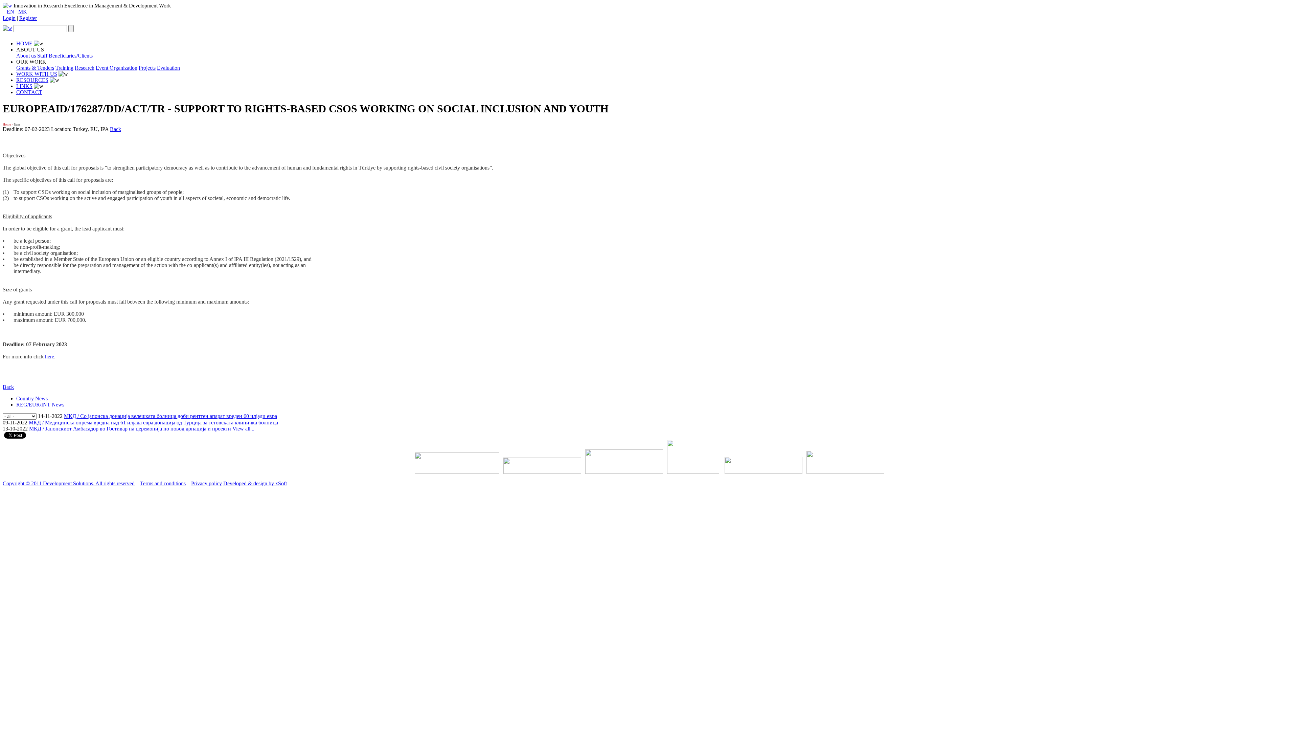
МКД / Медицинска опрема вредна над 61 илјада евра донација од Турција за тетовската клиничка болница (153, 422)
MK (22, 12)
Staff (42, 56)
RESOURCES (32, 80)
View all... (243, 428)
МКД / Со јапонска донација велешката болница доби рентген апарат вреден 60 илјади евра (170, 416)
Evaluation (168, 68)
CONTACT (29, 92)
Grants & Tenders (35, 68)
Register (28, 18)
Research (84, 68)
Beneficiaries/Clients (71, 56)
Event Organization (116, 68)
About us (26, 56)
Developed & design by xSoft (255, 483)
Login (9, 18)
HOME (24, 43)
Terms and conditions (163, 483)
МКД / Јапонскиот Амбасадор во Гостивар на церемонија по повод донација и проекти (130, 428)
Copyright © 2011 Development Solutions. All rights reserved (69, 483)
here (49, 356)
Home (7, 124)
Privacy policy (206, 483)
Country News (32, 398)
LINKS (24, 86)
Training (64, 68)
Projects (147, 68)
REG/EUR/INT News (40, 404)
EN (10, 12)
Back (115, 129)
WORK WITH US (36, 74)
